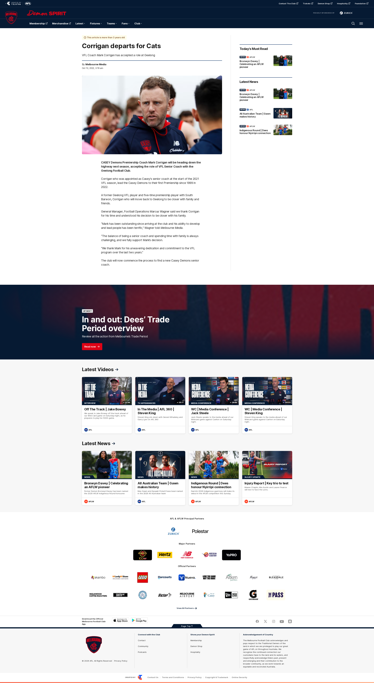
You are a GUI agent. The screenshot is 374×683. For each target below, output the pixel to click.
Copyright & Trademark (216, 677)
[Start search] (353, 23)
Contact (142, 640)
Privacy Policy (120, 661)
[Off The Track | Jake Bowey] (107, 405)
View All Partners (185, 608)
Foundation (360, 3)
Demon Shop (324, 3)
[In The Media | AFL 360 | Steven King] (160, 405)
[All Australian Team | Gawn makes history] (266, 113)
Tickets (306, 3)
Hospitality (342, 3)
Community (143, 646)
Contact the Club (287, 3)
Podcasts (142, 652)
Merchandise (60, 23)
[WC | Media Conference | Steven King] (267, 405)
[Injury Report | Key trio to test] (267, 478)
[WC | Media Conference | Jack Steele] (214, 405)
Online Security (239, 677)
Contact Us (152, 677)
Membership (37, 23)
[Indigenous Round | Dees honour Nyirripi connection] (266, 130)
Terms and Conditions (173, 677)
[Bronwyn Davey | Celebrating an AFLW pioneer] (266, 63)
